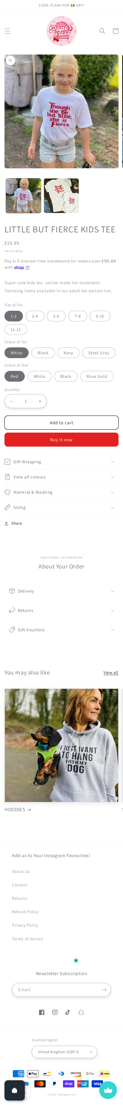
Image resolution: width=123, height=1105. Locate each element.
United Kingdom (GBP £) (58, 1051)
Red (15, 376)
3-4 (35, 316)
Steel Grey (98, 352)
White (16, 352)
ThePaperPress (66, 1094)
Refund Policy (25, 911)
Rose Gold (97, 376)
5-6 (56, 316)
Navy (68, 352)
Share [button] (16, 523)
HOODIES (14, 809)
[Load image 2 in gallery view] (61, 195)
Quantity (11, 389)
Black (43, 352)
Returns (19, 898)
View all (111, 672)
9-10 (100, 316)
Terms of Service (27, 938)
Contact (19, 885)
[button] (7, 31)
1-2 (14, 316)
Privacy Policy (25, 925)
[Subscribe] (104, 990)
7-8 (78, 316)
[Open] (14, 1090)
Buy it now (61, 439)
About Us (21, 871)
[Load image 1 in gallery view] (23, 195)
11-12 (16, 329)
